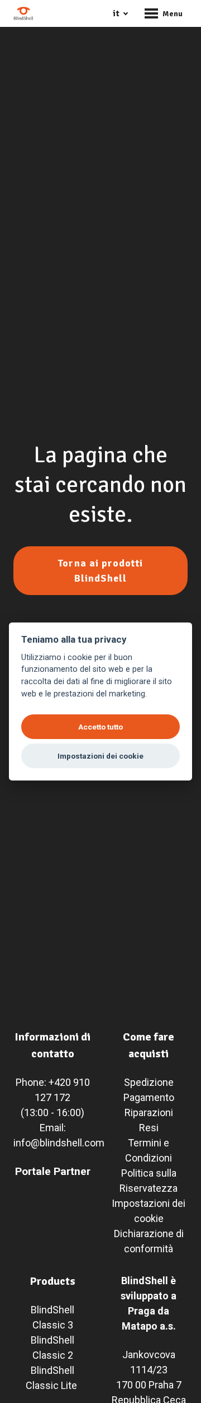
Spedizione (149, 1082)
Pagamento (148, 1097)
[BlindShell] (23, 13)
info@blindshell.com (58, 1143)
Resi (149, 1127)
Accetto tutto (100, 726)
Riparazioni (149, 1112)
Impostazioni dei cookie (100, 755)
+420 (60, 1082)
